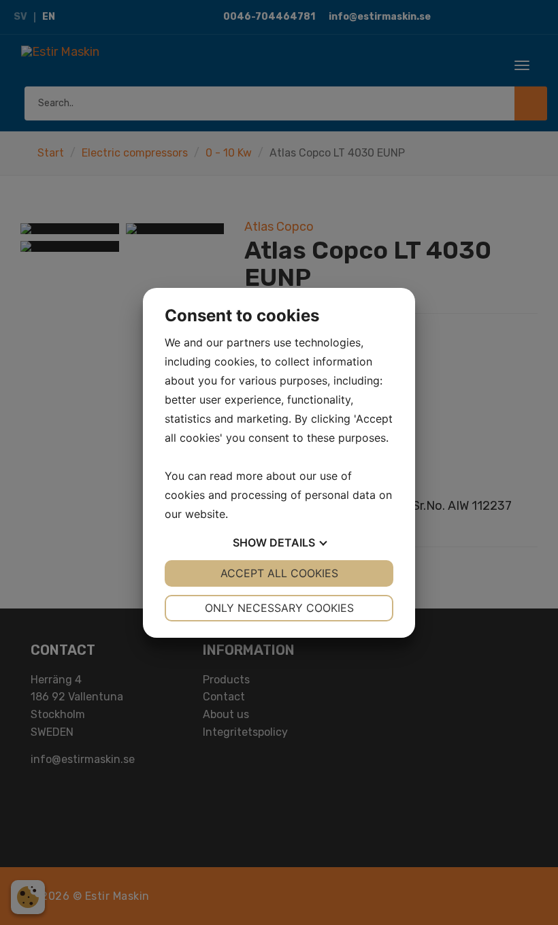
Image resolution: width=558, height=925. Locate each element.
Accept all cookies (279, 573)
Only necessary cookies (279, 608)
